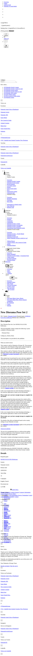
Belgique (6, 509)
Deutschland (7, 498)
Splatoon (3, 131)
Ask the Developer (12, 285)
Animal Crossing (5, 123)
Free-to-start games (12, 188)
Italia (5, 503)
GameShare (10, 222)
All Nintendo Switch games (11, 90)
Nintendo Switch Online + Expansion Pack (18, 255)
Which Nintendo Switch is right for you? (17, 238)
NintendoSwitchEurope (7, 155)
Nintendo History (11, 245)
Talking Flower (11, 241)
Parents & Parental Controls (8, 492)
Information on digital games (14, 204)
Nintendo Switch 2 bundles (14, 226)
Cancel (2, 542)
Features (9, 219)
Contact (17, 496)
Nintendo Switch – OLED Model (15, 234)
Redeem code (10, 207)
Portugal (6, 533)
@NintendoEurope (5, 137)
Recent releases (11, 184)
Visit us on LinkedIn (6, 168)
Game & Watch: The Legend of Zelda (16, 242)
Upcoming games (11, 185)
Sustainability (10, 496)
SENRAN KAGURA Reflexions (9, 459)
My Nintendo (10, 302)
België (5, 508)
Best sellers (10, 201)
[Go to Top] (16, 308)
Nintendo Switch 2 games (13, 181)
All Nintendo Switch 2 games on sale (13, 88)
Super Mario (4, 117)
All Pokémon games (9, 97)
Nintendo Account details (10, 6)
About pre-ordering (5, 428)
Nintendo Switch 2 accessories (15, 225)
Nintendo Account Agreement (11, 354)
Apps (8, 270)
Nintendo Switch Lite (12, 236)
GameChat (9, 220)
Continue (6, 542)
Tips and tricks (10, 288)
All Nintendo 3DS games (10, 93)
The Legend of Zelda (6, 120)
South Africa (7, 528)
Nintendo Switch (5, 112)
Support (17, 492)
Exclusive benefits (11, 258)
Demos (9, 187)
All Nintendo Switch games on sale (13, 91)
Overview (6, 2)
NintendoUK (4, 162)
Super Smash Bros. (5, 128)
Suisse (5, 523)
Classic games (10, 257)
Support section (9, 388)
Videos (9, 272)
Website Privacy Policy (10, 494)
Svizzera (6, 525)
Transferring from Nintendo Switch (16, 228)
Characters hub (11, 193)
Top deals (9, 200)
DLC (8, 190)
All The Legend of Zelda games (12, 96)
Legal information (13, 495)
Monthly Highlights (12, 198)
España (6, 512)
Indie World (10, 283)
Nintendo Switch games (13, 183)
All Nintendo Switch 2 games (11, 87)
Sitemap (9, 305)
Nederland (6, 529)
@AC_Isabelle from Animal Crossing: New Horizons (14, 140)
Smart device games (12, 191)
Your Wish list (10, 206)
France (5, 501)
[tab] (16, 489)
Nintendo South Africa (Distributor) (10, 109)
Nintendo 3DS (4, 115)
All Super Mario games (10, 94)
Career (8, 304)
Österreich (6, 506)
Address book (7, 5)
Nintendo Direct (11, 282)
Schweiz (6, 535)
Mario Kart (3, 126)
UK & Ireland (7, 515)
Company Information (25, 492)
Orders (5, 3)
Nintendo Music (11, 260)
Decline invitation (5, 566)
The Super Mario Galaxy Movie (15, 298)
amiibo (8, 244)
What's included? (11, 254)
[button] (18, 172)
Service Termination (23, 495)
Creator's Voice (11, 286)
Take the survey (14, 566)
